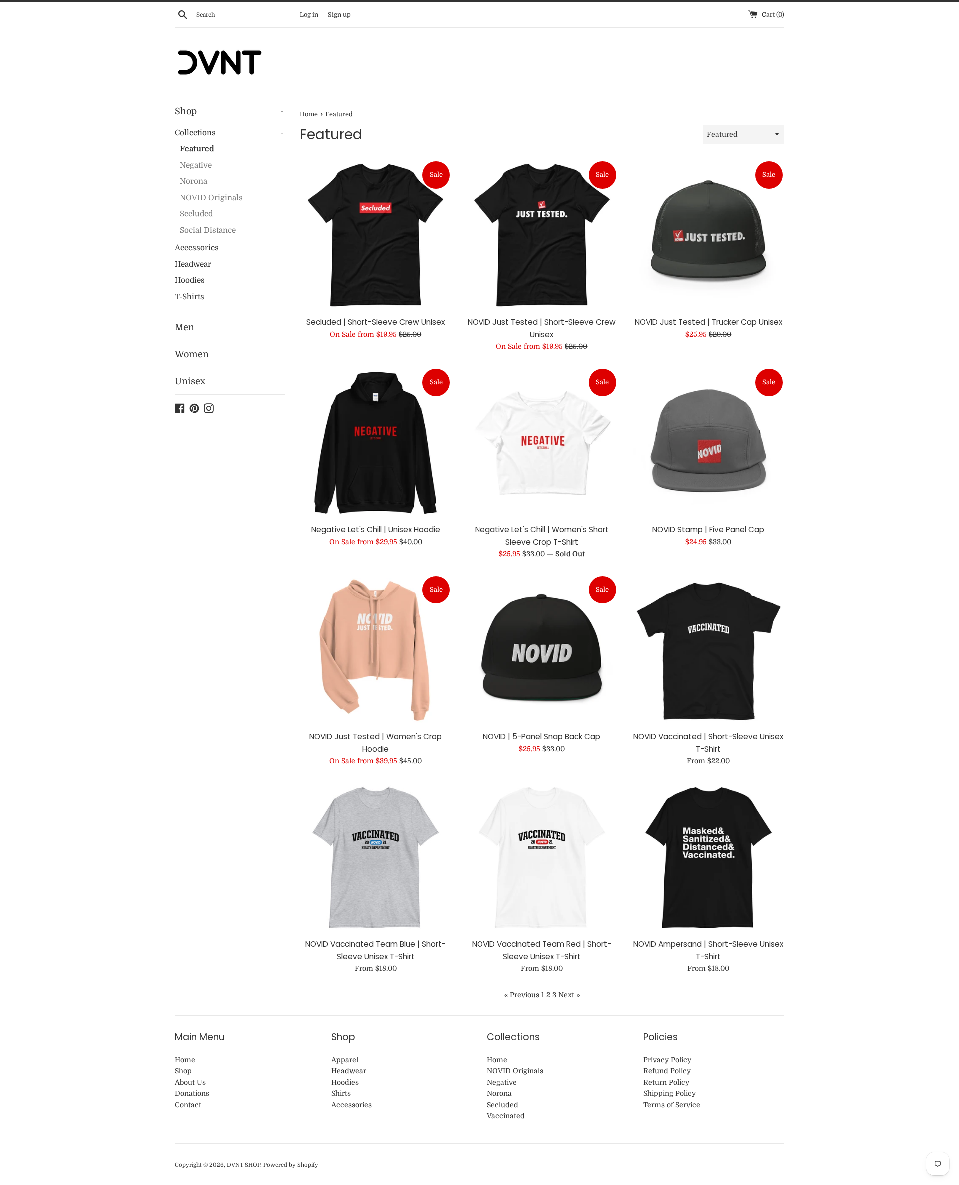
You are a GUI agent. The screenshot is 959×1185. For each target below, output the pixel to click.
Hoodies (190, 280)
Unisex (190, 381)
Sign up (339, 14)
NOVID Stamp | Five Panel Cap (708, 529)
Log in (309, 14)
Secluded (196, 213)
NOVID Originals (211, 197)
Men (184, 327)
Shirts (341, 1093)
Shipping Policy (669, 1093)
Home (185, 1060)
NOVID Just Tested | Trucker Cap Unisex (708, 322)
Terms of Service (671, 1105)
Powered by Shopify (290, 1165)
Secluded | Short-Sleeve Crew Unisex (375, 322)
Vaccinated (506, 1116)
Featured (197, 148)
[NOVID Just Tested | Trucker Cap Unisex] (708, 235)
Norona (193, 181)
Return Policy (666, 1082)
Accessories (197, 247)
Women (192, 354)
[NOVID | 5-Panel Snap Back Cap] (541, 650)
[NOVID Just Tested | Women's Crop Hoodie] (375, 650)
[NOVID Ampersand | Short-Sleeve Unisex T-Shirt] (708, 857)
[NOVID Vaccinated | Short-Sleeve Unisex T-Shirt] (708, 650)
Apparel (344, 1060)
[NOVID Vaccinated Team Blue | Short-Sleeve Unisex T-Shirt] (375, 857)
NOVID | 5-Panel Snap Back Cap (541, 736)
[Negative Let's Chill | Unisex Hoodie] (375, 443)
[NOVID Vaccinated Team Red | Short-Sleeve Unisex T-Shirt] (541, 857)
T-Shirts (189, 296)
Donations (192, 1093)
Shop (229, 111)
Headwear (193, 264)
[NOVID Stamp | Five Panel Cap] (708, 443)
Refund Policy (667, 1071)
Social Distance (208, 230)
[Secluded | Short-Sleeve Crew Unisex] (375, 235)
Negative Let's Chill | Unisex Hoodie (375, 529)
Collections (229, 132)
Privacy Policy (667, 1060)
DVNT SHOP (243, 1165)
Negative (196, 165)
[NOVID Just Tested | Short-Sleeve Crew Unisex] (541, 235)
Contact (188, 1105)
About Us (190, 1082)
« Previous (521, 995)
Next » (569, 995)
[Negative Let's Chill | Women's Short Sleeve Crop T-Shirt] (541, 443)
